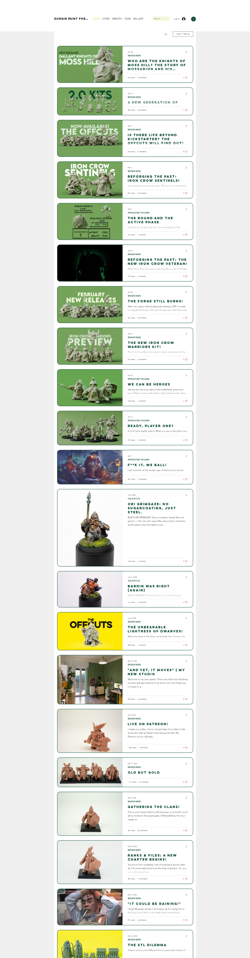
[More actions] (187, 52)
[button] (193, 19)
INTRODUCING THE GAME (138, 213)
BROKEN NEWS (134, 56)
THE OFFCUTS (134, 499)
